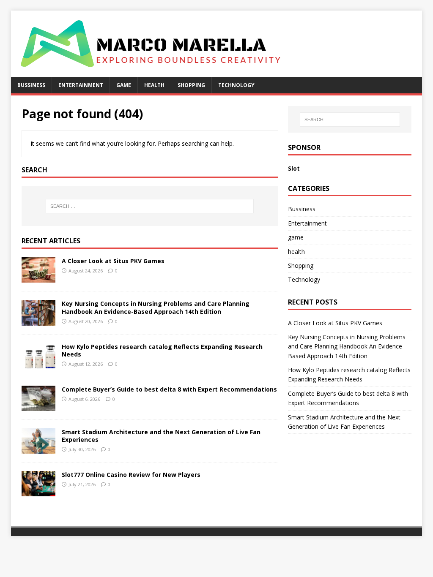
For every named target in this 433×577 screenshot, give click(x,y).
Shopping (191, 85)
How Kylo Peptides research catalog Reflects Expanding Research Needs (162, 350)
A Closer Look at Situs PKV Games (113, 261)
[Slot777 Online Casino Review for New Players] (38, 491)
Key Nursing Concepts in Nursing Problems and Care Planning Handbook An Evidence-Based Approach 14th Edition (155, 307)
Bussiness (31, 85)
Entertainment (80, 85)
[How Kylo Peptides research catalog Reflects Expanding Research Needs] (38, 363)
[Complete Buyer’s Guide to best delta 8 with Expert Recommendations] (38, 406)
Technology (236, 85)
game (123, 85)
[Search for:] (150, 206)
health (154, 85)
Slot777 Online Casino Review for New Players (131, 475)
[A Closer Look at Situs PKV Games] (38, 278)
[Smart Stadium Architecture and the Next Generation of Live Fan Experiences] (38, 448)
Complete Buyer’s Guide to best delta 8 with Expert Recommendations (169, 389)
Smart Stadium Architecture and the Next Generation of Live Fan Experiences (161, 436)
